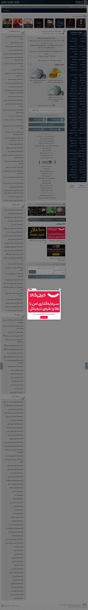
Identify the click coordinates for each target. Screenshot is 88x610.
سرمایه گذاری (44, 317)
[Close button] (60, 289)
